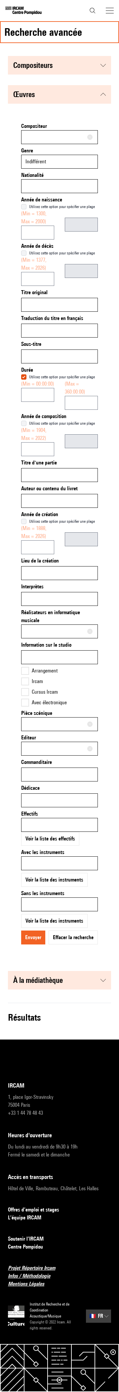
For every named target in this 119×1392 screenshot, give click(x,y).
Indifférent (35, 161)
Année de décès (37, 246)
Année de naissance (41, 199)
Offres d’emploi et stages (33, 1209)
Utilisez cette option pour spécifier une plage (62, 206)
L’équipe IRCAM (24, 1217)
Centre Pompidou (25, 1247)
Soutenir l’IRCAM (26, 1239)
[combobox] (59, 137)
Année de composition (43, 416)
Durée (27, 370)
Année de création (39, 514)
